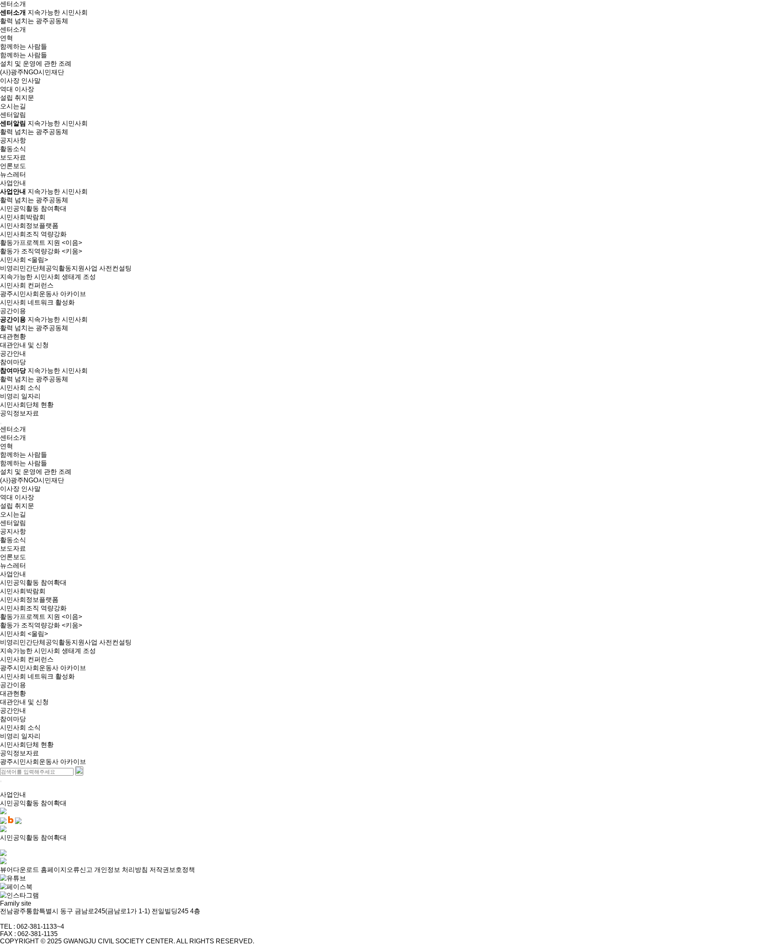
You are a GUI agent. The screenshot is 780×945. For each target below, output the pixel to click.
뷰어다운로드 (19, 869)
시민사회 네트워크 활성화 (37, 302)
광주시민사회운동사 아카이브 (43, 293)
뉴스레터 (13, 174)
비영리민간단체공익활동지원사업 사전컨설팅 (66, 268)
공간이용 (13, 684)
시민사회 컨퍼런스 (27, 285)
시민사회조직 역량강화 (33, 234)
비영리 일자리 (20, 396)
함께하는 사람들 (23, 46)
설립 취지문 (17, 97)
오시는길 (13, 106)
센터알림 (13, 522)
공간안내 (13, 353)
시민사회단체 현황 (27, 404)
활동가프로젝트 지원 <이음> (41, 242)
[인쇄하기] (3, 829)
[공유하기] (3, 812)
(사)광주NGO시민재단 (32, 72)
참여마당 (13, 719)
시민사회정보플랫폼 (29, 225)
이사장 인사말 (20, 80)
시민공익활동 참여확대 (33, 208)
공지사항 (13, 140)
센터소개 (13, 29)
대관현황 (13, 336)
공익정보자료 (19, 413)
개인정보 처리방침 (121, 869)
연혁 (6, 38)
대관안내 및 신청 (24, 345)
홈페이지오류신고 (67, 869)
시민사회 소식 (20, 387)
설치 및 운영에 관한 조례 (36, 63)
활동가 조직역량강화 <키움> (41, 251)
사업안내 (13, 574)
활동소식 (13, 148)
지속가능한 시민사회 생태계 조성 (48, 276)
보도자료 (13, 157)
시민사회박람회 (23, 217)
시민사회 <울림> (24, 259)
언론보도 (13, 165)
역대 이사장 (17, 89)
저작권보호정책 (172, 869)
